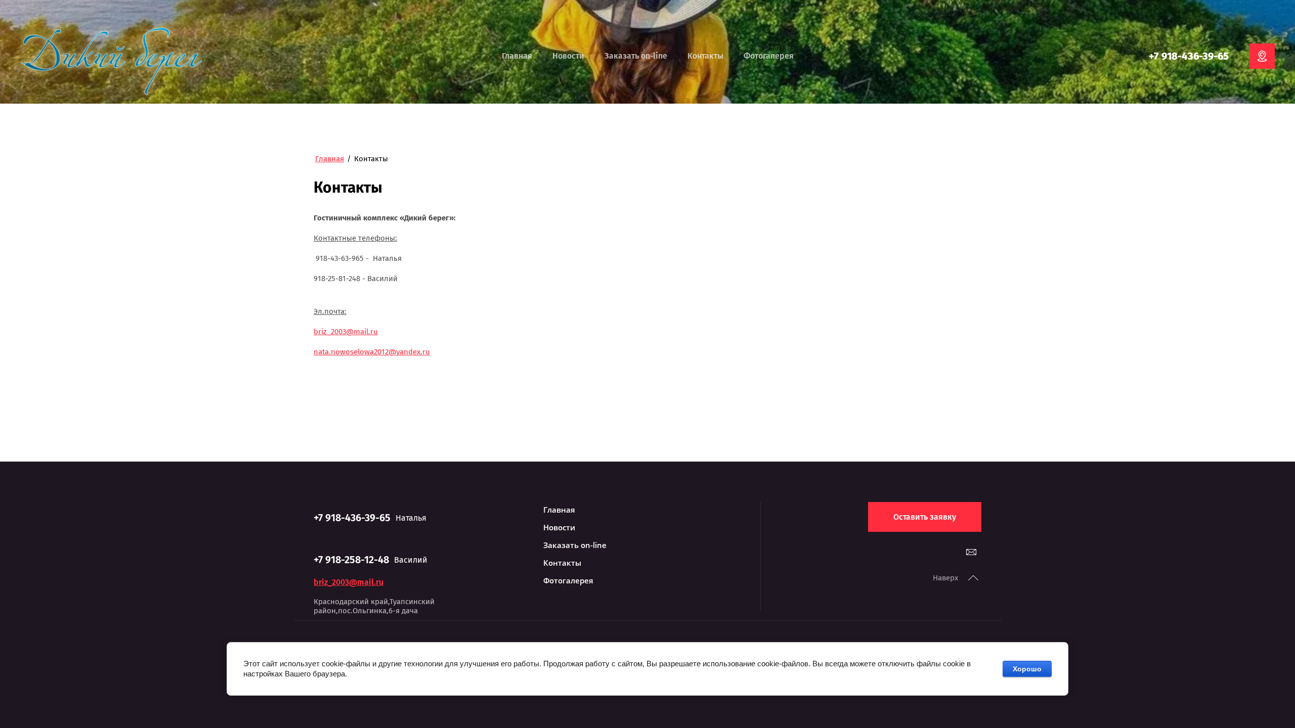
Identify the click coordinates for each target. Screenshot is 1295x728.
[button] (924, 517)
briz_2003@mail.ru (346, 331)
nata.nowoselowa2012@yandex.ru (372, 351)
